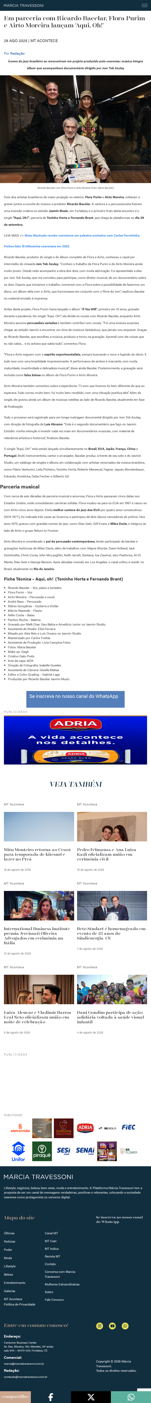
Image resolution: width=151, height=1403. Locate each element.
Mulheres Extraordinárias (62, 1284)
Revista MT (52, 1256)
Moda (8, 1258)
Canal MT (51, 1233)
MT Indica (51, 1248)
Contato (50, 1264)
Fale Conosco (54, 1299)
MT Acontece (13, 1299)
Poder (8, 1249)
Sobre (49, 1292)
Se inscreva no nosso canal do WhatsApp (73, 695)
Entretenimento (14, 1282)
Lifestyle (10, 1266)
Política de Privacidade (19, 1304)
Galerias (9, 1291)
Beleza (8, 1274)
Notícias (9, 1241)
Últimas (9, 1233)
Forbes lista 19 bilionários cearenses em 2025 (36, 246)
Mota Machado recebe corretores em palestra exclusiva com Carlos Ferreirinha (82, 235)
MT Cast (50, 1241)
